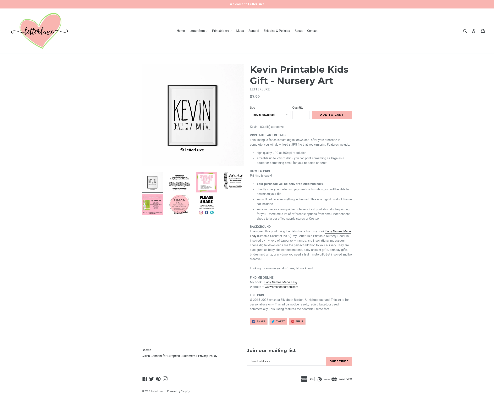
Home (181, 31)
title (252, 107)
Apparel (254, 31)
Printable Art (222, 31)
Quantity (297, 107)
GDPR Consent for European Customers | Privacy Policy (179, 356)
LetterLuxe (157, 391)
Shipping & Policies (277, 31)
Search (146, 350)
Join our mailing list (271, 350)
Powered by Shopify (178, 391)
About (299, 31)
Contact (312, 31)
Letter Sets (199, 31)
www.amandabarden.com (281, 287)
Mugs (240, 31)
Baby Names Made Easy (280, 282)
